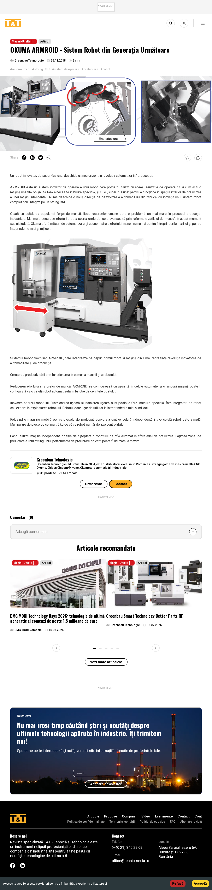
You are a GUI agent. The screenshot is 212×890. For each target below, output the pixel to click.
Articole (93, 816)
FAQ (172, 821)
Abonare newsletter (106, 784)
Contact (120, 484)
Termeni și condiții (122, 821)
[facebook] (24, 157)
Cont (198, 816)
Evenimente (164, 816)
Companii (129, 816)
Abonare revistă (191, 821)
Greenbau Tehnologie (55, 460)
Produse (110, 816)
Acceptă (200, 883)
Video (145, 816)
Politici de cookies (152, 821)
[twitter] (40, 157)
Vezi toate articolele (106, 662)
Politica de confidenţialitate (86, 821)
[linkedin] (32, 157)
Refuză (177, 883)
